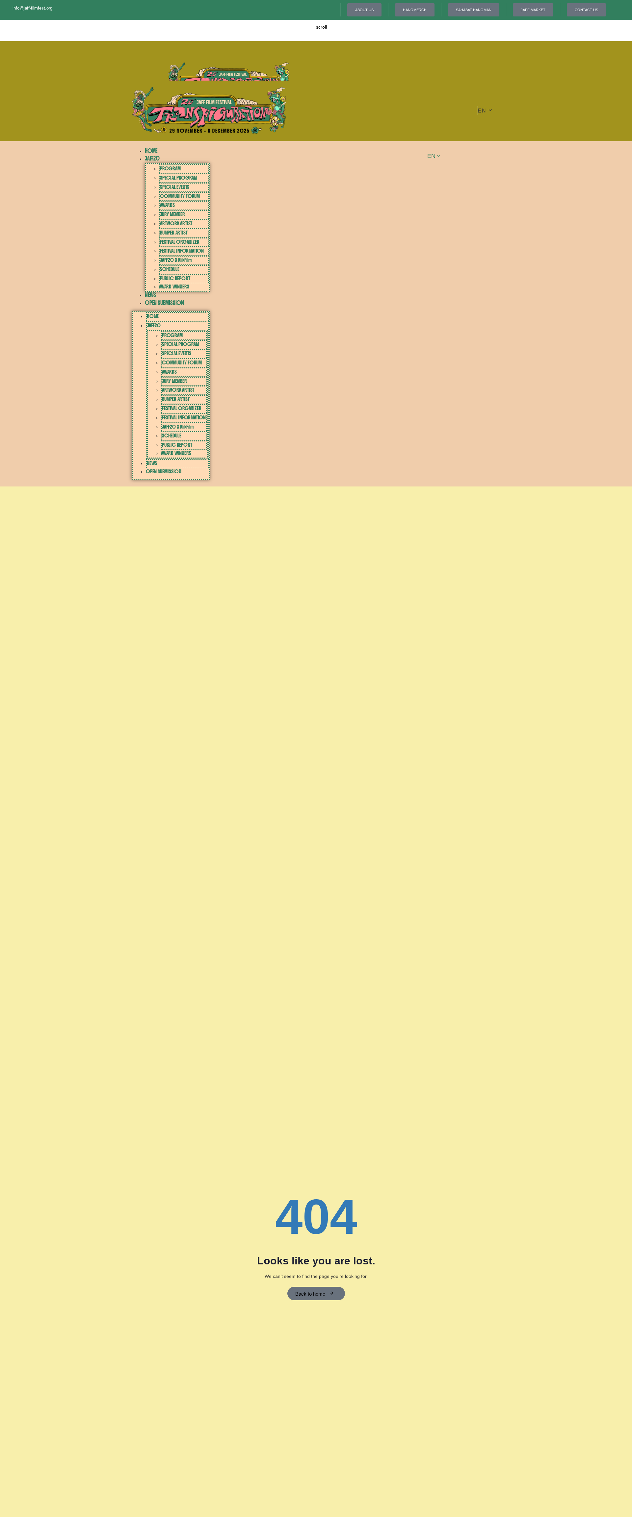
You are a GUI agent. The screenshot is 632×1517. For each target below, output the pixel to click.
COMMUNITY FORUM (180, 196)
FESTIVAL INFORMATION (182, 251)
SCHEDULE (169, 269)
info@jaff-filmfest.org (32, 8)
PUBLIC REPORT (175, 278)
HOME (151, 150)
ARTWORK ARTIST (176, 223)
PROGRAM (170, 168)
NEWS (150, 294)
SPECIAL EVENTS (174, 187)
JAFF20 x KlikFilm (176, 260)
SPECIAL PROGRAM (178, 178)
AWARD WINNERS (174, 287)
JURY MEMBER (172, 214)
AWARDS (167, 205)
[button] (485, 110)
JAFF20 (152, 158)
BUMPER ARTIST (173, 233)
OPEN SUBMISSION (164, 302)
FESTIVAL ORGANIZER (179, 242)
